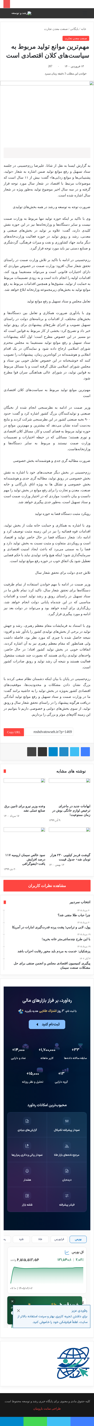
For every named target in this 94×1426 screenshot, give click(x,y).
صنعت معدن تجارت (56, 29)
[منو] (85, 15)
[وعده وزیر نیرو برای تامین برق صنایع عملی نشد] (24, 790)
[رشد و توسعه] (21, 13)
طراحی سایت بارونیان (47, 1408)
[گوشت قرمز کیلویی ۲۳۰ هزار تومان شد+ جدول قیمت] (69, 839)
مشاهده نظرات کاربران (47, 886)
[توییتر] (74, 751)
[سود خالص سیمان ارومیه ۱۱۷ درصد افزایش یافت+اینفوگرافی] (24, 839)
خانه (84, 29)
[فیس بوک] (85, 751)
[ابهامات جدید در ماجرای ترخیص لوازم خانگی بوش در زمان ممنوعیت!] (69, 790)
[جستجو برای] (9, 15)
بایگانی (74, 29)
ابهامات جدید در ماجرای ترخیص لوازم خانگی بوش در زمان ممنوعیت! (71, 810)
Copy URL (14, 732)
